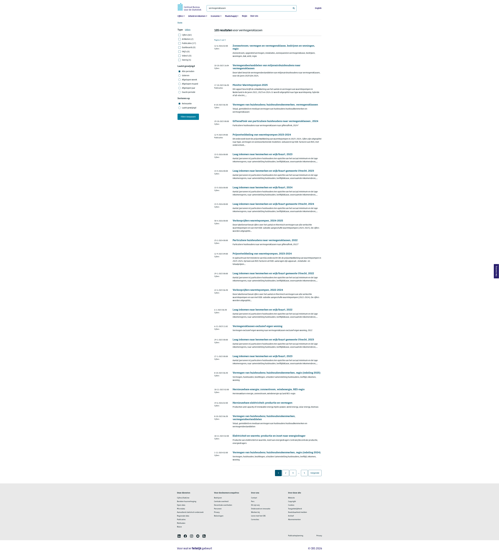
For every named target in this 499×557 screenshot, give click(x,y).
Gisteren (185, 76)
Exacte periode (188, 92)
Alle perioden (188, 71)
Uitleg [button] (187, 30)
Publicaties (181, 519)
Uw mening (496, 271)
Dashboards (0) (188, 48)
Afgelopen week (189, 80)
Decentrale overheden (223, 505)
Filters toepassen (188, 117)
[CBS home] (190, 6)
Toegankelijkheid (295, 509)
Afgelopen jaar (188, 88)
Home (180, 23)
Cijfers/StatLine (183, 498)
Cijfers (180, 16)
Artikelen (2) (187, 39)
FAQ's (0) (186, 52)
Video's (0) (186, 56)
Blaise (179, 527)
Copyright (292, 501)
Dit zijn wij (255, 505)
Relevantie (187, 104)
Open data (181, 505)
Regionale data (183, 516)
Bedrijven (218, 498)
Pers (252, 501)
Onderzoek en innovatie (260, 509)
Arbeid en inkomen (196, 16)
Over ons (254, 16)
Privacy (217, 512)
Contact (254, 498)
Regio (244, 16)
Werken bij (255, 512)
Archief (291, 516)
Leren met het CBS (258, 516)
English (318, 8)
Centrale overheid (221, 501)
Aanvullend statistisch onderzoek (190, 512)
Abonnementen (294, 519)
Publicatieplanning (295, 536)
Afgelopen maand (190, 84)
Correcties (255, 519)
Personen (218, 509)
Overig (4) (186, 60)
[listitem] (179, 536)
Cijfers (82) (187, 35)
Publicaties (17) (189, 43)
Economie (215, 16)
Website (291, 498)
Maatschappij (231, 16)
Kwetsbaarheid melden (297, 512)
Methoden (181, 523)
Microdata (181, 509)
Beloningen (218, 516)
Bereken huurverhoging (186, 501)
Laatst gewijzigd (189, 108)
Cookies (291, 505)
